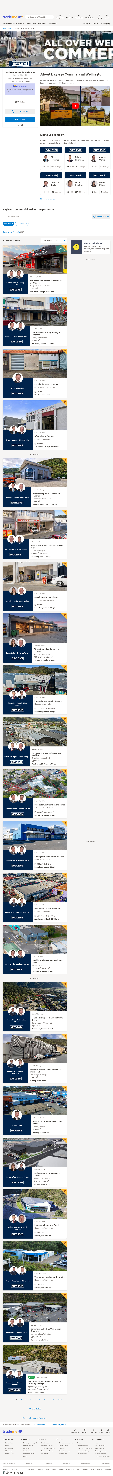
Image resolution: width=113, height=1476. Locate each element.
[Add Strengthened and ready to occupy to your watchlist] (64, 616)
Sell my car (44, 1454)
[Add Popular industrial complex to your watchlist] (64, 352)
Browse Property (9, 23)
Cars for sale (45, 1443)
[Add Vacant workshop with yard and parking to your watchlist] (64, 720)
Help (96, 1443)
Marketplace (9, 1439)
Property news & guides (30, 1443)
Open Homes (27, 1448)
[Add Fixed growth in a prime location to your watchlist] (64, 824)
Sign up (99, 18)
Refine (8, 224)
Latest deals (9, 1443)
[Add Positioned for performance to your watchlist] (64, 876)
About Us (40, 1470)
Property (11, 28)
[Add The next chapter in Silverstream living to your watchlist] (64, 985)
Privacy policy (70, 1470)
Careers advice (63, 1446)
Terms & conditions (82, 1470)
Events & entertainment (84, 1448)
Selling (85, 23)
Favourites (93, 1432)
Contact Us (107, 1470)
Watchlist (85, 1432)
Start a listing (75, 1432)
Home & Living (9, 1454)
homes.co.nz (30, 1463)
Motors (43, 1439)
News (54, 1470)
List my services (82, 1454)
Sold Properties (28, 1446)
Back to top (36, 1409)
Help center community (102, 1456)
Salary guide (63, 1454)
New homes (42, 23)
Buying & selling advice (48, 1448)
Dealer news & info (47, 1451)
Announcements (100, 1446)
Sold (34, 23)
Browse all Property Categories (35, 1418)
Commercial (52, 23)
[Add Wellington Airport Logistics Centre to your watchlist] (64, 1141)
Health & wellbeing (83, 1451)
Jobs (61, 1439)
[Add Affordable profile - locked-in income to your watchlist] (64, 461)
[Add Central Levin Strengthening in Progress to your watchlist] (64, 300)
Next (60, 1399)
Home (5, 28)
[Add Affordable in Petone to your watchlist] (64, 403)
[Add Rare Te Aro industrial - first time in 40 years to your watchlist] (64, 513)
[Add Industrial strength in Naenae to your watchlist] (64, 668)
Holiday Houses (85, 1463)
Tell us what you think (59, 1425)
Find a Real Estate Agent (29, 1455)
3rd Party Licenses (101, 1451)
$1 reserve (8, 1451)
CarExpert (66, 1463)
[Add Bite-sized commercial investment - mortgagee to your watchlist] (64, 248)
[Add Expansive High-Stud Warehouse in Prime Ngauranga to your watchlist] (64, 1348)
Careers (47, 1470)
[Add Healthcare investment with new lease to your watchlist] (64, 928)
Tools (94, 23)
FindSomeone (106, 1463)
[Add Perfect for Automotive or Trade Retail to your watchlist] (64, 1089)
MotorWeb (48, 1463)
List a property (105, 23)
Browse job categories (66, 1443)
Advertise (61, 1470)
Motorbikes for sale (47, 1446)
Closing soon (9, 1448)
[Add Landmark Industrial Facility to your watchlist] (64, 1192)
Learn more (40, 1425)
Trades (79, 1443)
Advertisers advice (65, 1451)
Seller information (100, 1454)
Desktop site (31, 1470)
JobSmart (62, 1448)
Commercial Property (13, 232)
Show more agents (48, 199)
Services (80, 1439)
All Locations (21, 224)
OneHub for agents (29, 1451)
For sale (21, 23)
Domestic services (82, 1446)
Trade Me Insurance (9, 1463)
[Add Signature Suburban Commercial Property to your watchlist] (64, 1296)
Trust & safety (99, 1448)
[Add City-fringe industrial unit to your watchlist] (64, 565)
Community (99, 1439)
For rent (28, 23)
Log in (107, 18)
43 (53, 1399)
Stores (7, 1446)
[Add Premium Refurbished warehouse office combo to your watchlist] (64, 1037)
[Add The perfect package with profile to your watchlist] (64, 1244)
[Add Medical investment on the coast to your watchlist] (64, 772)
